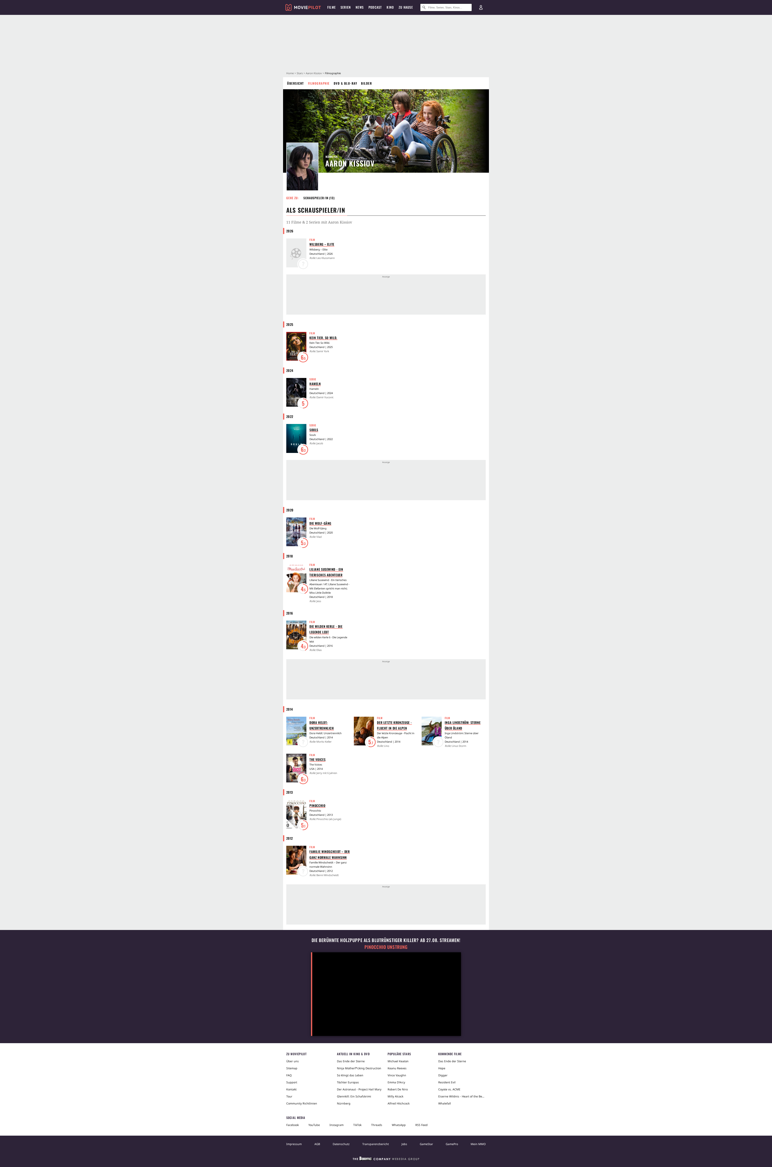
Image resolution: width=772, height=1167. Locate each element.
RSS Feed (421, 1125)
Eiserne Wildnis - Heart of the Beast (462, 1096)
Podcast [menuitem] (375, 7)
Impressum (294, 1144)
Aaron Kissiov (314, 73)
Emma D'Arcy (396, 1082)
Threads (376, 1125)
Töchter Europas (348, 1082)
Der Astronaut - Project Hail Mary (359, 1089)
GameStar (426, 1144)
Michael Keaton (398, 1061)
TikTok (357, 1125)
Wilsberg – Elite (321, 244)
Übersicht (295, 83)
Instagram (337, 1125)
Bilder (366, 83)
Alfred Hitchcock (399, 1103)
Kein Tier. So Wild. (323, 337)
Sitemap (291, 1068)
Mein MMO (478, 1144)
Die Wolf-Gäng (320, 523)
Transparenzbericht (375, 1144)
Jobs (404, 1144)
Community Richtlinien (301, 1103)
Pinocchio (317, 805)
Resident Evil (447, 1082)
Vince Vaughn (397, 1075)
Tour (289, 1096)
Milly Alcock (395, 1096)
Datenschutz (341, 1144)
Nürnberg (343, 1103)
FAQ (289, 1075)
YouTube (314, 1125)
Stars (300, 73)
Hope (441, 1068)
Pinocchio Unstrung (386, 947)
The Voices (317, 759)
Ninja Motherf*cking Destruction (359, 1068)
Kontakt (291, 1089)
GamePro (452, 1144)
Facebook (292, 1125)
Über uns (292, 1061)
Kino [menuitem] (390, 7)
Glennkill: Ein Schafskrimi (354, 1096)
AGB (317, 1144)
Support (291, 1082)
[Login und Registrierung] (481, 7)
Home (290, 73)
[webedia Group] (386, 1159)
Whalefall (444, 1103)
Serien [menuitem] (346, 7)
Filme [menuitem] (331, 7)
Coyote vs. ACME (449, 1089)
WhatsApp (399, 1125)
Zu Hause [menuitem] (406, 7)
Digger (443, 1075)
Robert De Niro (398, 1089)
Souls (313, 429)
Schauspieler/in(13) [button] (319, 198)
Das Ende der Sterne (351, 1061)
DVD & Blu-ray (345, 83)
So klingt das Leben (350, 1075)
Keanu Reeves (397, 1068)
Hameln (315, 383)
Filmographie (319, 83)
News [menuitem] (360, 7)
